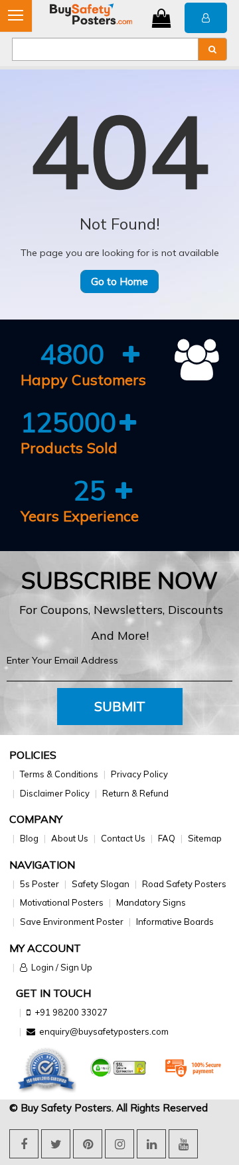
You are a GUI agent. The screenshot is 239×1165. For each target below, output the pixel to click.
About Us (69, 838)
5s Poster (39, 884)
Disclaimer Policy (55, 793)
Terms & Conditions (59, 774)
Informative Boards (175, 921)
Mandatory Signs (151, 902)
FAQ (166, 838)
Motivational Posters (62, 902)
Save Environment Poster (71, 921)
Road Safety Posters (184, 884)
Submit (119, 706)
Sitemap (205, 838)
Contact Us (123, 838)
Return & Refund (135, 793)
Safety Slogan (100, 884)
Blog (29, 838)
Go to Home (119, 281)
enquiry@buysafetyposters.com (104, 1031)
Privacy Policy (139, 774)
